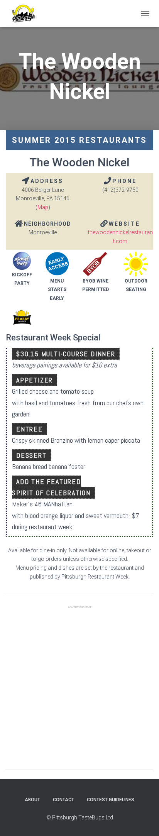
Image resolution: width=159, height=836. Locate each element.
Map (42, 207)
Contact (63, 799)
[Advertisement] (79, 690)
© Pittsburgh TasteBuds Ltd (79, 817)
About (32, 799)
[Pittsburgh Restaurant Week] (26, 13)
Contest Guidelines (110, 799)
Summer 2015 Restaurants (79, 140)
